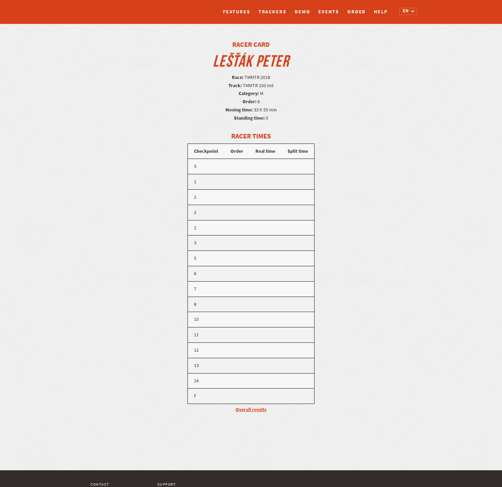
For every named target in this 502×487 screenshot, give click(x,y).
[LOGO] (116, 8)
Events (328, 12)
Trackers (273, 12)
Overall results (251, 409)
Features (236, 12)
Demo (302, 12)
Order (356, 12)
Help (381, 12)
